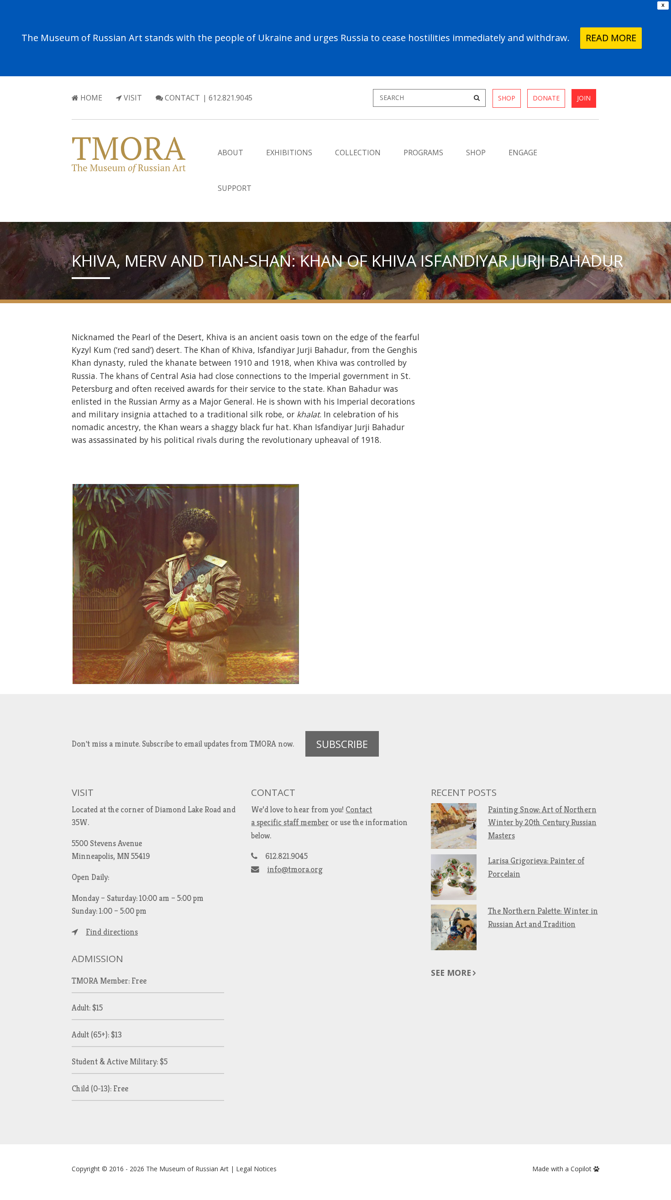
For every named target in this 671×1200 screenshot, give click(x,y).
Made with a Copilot (562, 1168)
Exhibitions (289, 152)
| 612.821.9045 (227, 98)
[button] (186, 584)
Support (235, 188)
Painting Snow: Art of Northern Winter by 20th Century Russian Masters (542, 822)
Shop (506, 98)
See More (451, 972)
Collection (358, 152)
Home (90, 98)
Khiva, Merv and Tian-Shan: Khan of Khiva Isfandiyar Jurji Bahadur (347, 260)
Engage (522, 152)
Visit (132, 98)
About (230, 152)
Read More (611, 38)
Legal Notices (256, 1168)
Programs (423, 152)
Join (584, 98)
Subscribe (342, 744)
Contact (181, 98)
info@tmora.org (295, 869)
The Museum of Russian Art (187, 1168)
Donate (546, 98)
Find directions (112, 932)
